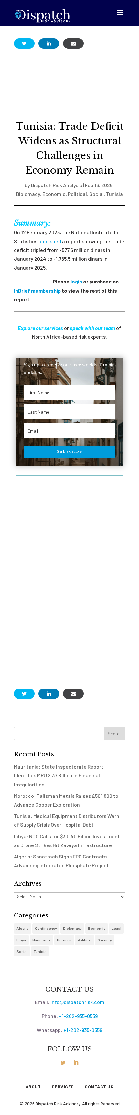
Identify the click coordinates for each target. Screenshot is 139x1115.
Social (96, 194)
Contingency (46, 928)
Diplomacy (28, 194)
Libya (21, 940)
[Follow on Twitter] (63, 1062)
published (49, 241)
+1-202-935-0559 (78, 1016)
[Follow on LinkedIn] (76, 1062)
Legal (116, 928)
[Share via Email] (73, 43)
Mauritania (41, 940)
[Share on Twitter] (24, 43)
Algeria (22, 928)
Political (77, 194)
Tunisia (114, 194)
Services (63, 1086)
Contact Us (99, 1086)
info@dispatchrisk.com (77, 1002)
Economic (54, 194)
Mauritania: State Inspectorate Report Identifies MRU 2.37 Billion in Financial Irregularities (58, 775)
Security (105, 940)
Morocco (64, 940)
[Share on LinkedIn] (48, 43)
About (33, 1086)
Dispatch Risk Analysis (56, 185)
